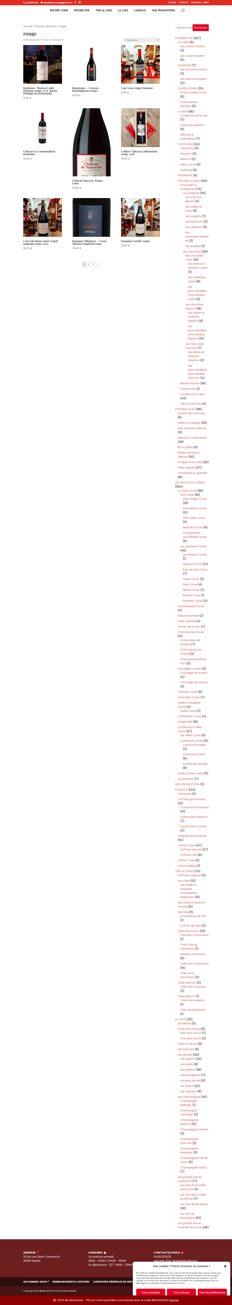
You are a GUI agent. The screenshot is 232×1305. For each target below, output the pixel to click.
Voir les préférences (212, 1292)
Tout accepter (150, 1292)
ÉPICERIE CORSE (59, 10)
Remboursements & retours (71, 1281)
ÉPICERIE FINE (82, 10)
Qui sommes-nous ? (36, 1281)
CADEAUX (140, 10)
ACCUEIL (172, 3)
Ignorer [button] (174, 1300)
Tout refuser (181, 1292)
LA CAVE (123, 10)
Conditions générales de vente (113, 1281)
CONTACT (184, 3)
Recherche (200, 27)
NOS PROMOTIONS (163, 10)
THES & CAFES (104, 10)
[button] (225, 1266)
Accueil (27, 26)
